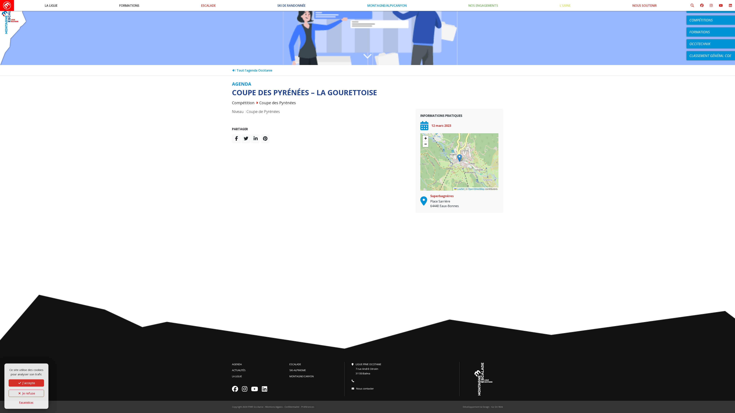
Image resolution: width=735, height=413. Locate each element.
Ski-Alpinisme (297, 370)
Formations (129, 5)
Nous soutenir (644, 5)
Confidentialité (291, 406)
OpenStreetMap (476, 188)
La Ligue (51, 5)
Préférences (307, 406)
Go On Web (497, 406)
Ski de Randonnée (291, 5)
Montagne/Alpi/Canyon (387, 5)
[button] (459, 158)
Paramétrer (26, 402)
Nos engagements (483, 5)
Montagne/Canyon (301, 376)
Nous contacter (365, 388)
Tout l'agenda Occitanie (254, 70)
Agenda (237, 364)
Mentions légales (274, 406)
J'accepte (28, 383)
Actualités (239, 370)
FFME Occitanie (255, 406)
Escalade (208, 5)
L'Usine (565, 5)
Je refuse (28, 393)
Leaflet (460, 188)
